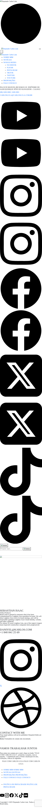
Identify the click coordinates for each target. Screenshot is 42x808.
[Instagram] (7, 795)
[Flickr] (26, 795)
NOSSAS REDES (9, 62)
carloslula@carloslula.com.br (16, 95)
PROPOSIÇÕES (9, 80)
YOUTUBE (11, 78)
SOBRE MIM (8, 57)
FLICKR (10, 68)
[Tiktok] (21, 795)
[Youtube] (2, 795)
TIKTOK (10, 73)
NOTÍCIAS (7, 60)
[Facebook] (11, 795)
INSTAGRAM (12, 70)
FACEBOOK (11, 65)
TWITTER (11, 75)
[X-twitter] (16, 795)
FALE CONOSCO (10, 83)
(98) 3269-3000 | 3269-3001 (9, 92)
